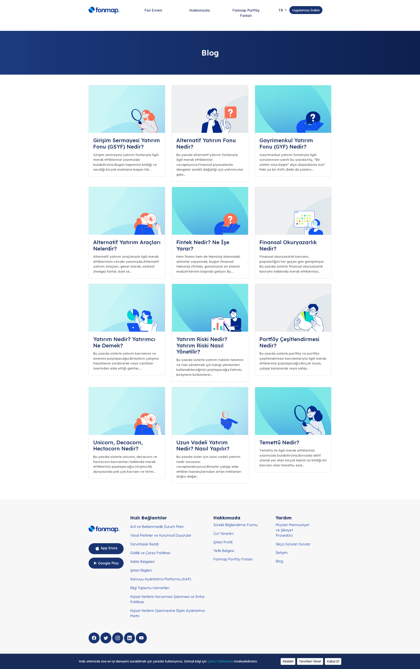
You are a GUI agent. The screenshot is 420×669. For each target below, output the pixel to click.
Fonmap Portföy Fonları (246, 13)
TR (281, 10)
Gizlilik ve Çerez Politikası (150, 553)
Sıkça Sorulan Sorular (293, 544)
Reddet (288, 661)
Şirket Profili (223, 542)
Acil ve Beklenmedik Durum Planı (157, 526)
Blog (279, 561)
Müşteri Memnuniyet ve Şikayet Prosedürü (292, 530)
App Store (108, 548)
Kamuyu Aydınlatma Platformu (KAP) (160, 579)
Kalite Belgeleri (142, 561)
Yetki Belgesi (223, 550)
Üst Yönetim (223, 533)
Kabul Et (333, 661)
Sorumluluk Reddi (144, 544)
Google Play (108, 563)
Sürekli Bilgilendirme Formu (235, 525)
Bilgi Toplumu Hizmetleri (149, 588)
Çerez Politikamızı (221, 661)
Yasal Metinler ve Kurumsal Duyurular (160, 535)
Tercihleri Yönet (310, 661)
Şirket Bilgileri (141, 570)
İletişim (282, 552)
